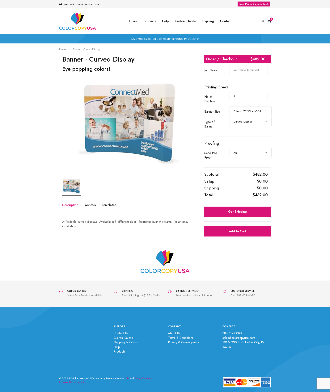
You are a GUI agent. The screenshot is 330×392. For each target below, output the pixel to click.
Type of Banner (209, 124)
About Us (174, 333)
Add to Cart (237, 231)
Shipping (208, 21)
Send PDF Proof (211, 155)
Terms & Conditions (180, 338)
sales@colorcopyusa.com (238, 338)
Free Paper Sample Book (254, 4)
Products (150, 21)
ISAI (127, 378)
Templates (109, 205)
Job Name (210, 70)
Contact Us (121, 333)
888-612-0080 (232, 333)
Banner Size (212, 112)
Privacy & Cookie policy (183, 342)
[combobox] (251, 111)
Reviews (90, 205)
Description (70, 205)
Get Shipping (237, 211)
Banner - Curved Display (86, 49)
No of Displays (209, 99)
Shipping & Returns (126, 342)
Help (165, 21)
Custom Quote (185, 21)
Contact (225, 21)
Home (133, 21)
